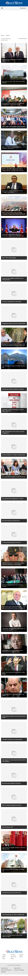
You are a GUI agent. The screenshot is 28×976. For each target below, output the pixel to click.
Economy (13, 954)
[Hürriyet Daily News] (14, 3)
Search (8, 35)
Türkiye (4, 954)
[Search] (21, 8)
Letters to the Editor (19, 970)
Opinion (21, 954)
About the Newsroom (6, 970)
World (3, 956)
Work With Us (17, 968)
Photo (12, 958)
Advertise (3, 971)
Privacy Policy (4, 968)
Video (3, 958)
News (2, 35)
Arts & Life (13, 956)
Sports (21, 956)
